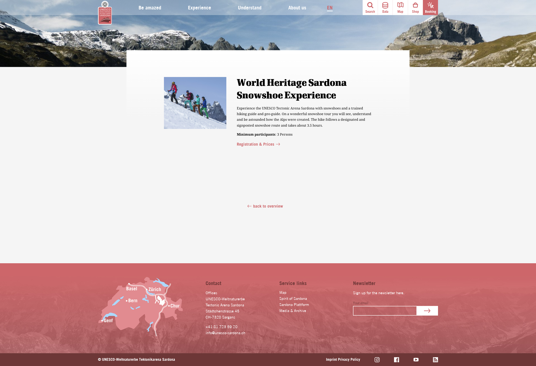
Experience (199, 7)
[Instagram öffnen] (377, 359)
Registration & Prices (255, 144)
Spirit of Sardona (293, 298)
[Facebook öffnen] (396, 359)
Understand (250, 7)
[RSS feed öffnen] (435, 359)
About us (297, 7)
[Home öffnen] (105, 13)
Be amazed (150, 7)
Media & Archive (292, 310)
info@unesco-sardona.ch (225, 332)
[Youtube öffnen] (416, 359)
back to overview (268, 206)
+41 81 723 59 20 (221, 326)
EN (330, 7)
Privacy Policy (349, 359)
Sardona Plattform (294, 304)
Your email (360, 303)
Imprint (331, 359)
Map (282, 292)
